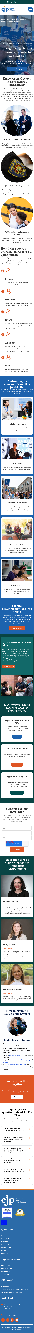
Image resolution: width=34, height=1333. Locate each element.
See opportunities (17, 793)
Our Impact (4, 1241)
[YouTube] (16, 1320)
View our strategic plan (17, 69)
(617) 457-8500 (13, 1315)
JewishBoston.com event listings (15, 1065)
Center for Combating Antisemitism (11, 21)
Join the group (17, 764)
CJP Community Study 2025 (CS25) (11, 1292)
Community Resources (8, 1244)
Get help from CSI (8, 666)
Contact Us (4, 1253)
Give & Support (5, 1235)
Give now (17, 1097)
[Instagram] (7, 1320)
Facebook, (19, 1060)
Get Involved (5, 1239)
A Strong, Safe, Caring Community (16, 19)
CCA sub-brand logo (15, 1055)
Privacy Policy (5, 1271)
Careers (3, 1250)
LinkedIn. (6, 1062)
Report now (17, 736)
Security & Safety (6, 1247)
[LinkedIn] (12, 1320)
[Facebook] (3, 1320)
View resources (17, 628)
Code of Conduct (6, 1265)
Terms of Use (5, 1274)
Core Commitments (7, 1268)
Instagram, (26, 1060)
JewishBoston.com (6, 1286)
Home (3, 19)
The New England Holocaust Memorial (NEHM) (14, 1289)
